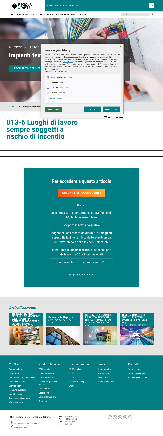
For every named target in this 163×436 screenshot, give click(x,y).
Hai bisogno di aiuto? (137, 377)
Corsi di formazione (68, 5)
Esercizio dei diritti (106, 381)
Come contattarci (135, 369)
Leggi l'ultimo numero (27, 68)
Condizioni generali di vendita (48, 383)
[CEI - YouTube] (125, 417)
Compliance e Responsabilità (22, 377)
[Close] (121, 46)
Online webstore (46, 377)
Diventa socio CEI (17, 381)
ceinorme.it (49, 5)
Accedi (90, 274)
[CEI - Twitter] (115, 417)
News (71, 377)
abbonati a (81, 193)
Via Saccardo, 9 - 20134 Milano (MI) (25, 423)
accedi (151, 5)
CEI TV (71, 373)
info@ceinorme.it (71, 416)
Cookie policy (104, 373)
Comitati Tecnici (16, 386)
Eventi (78, 5)
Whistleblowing (16, 402)
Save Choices (53, 109)
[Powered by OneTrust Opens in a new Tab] (113, 116)
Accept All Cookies (111, 109)
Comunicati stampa (77, 381)
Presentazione (15, 369)
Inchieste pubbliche (17, 390)
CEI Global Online (46, 373)
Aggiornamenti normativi (19, 398)
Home (11, 107)
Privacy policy (104, 369)
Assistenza (44, 401)
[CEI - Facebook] (110, 417)
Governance (14, 373)
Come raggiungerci (136, 373)
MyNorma (58, 5)
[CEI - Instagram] (130, 417)
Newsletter (103, 377)
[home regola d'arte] (28, 5)
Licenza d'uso (45, 388)
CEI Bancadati (45, 369)
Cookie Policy (68, 62)
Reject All (92, 109)
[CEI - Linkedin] (120, 417)
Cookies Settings (55, 99)
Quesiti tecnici (15, 394)
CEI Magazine (75, 369)
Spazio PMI (44, 393)
